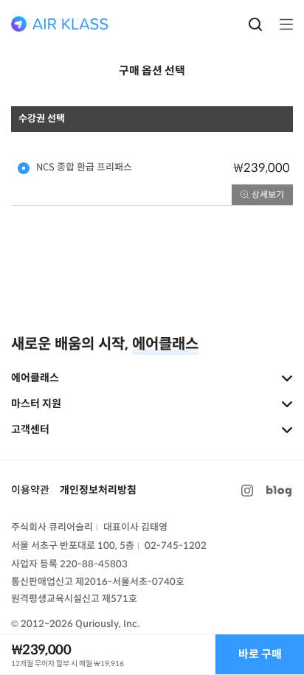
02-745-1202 (176, 545)
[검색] (255, 24)
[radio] (152, 168)
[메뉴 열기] (282, 24)
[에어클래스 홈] (59, 24)
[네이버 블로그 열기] (279, 490)
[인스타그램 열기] (247, 490)
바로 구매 (260, 654)
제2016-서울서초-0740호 (129, 581)
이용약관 (30, 489)
